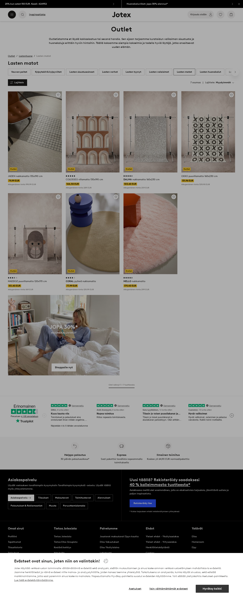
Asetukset (135, 588)
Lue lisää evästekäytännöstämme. (33, 580)
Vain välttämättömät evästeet (168, 588)
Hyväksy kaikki (212, 588)
